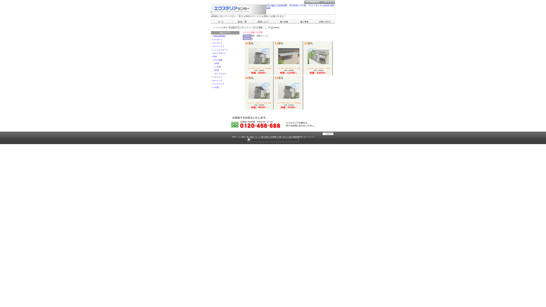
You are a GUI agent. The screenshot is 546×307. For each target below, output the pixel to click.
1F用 (217, 63)
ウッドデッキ (218, 84)
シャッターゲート (220, 50)
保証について (255, 137)
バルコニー (217, 77)
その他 (216, 87)
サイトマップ (309, 137)
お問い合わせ (283, 137)
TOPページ (236, 137)
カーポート (217, 40)
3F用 (217, 70)
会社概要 (272, 137)
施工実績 (264, 137)
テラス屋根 (217, 60)
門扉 (215, 57)
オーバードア (218, 46)
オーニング (217, 80)
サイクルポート (219, 53)
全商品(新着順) (219, 36)
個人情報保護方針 (296, 137)
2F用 (219, 67)
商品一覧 (245, 137)
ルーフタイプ (220, 74)
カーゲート (217, 43)
